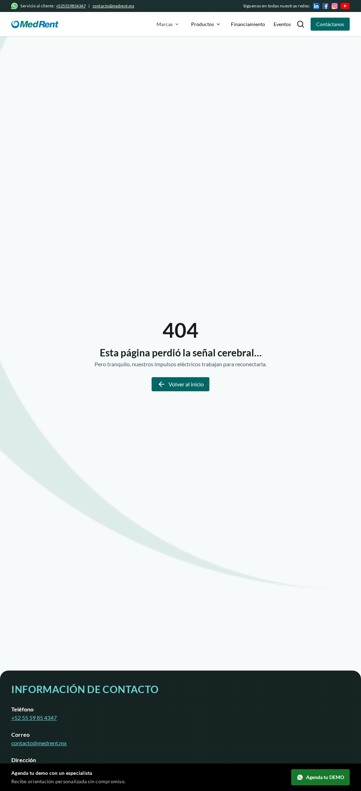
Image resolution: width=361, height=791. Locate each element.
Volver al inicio (186, 384)
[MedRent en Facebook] (325, 6)
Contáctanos (330, 24)
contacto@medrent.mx (114, 6)
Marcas (165, 24)
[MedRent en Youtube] (345, 6)
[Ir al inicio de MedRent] (35, 24)
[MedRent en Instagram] (334, 6)
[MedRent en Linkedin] (316, 6)
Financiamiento (248, 24)
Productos (202, 24)
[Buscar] (300, 24)
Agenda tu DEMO (325, 777)
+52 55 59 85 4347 (34, 717)
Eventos (282, 24)
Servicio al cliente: (53, 6)
